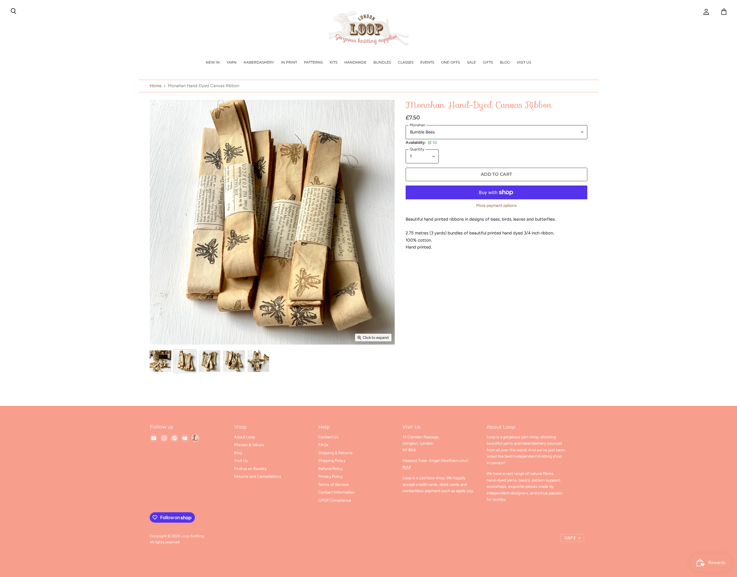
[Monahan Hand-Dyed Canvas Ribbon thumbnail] (160, 361)
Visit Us (524, 62)
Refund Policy (330, 468)
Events (427, 62)
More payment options (496, 205)
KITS (333, 62)
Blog (505, 62)
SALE (471, 62)
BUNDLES (382, 62)
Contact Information (336, 492)
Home (156, 85)
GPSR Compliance (334, 500)
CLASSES (405, 62)
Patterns (313, 62)
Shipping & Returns (335, 452)
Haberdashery (259, 62)
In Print (289, 62)
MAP (406, 467)
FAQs (323, 444)
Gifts (488, 62)
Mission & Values (249, 444)
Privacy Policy (330, 476)
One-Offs (450, 62)
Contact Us (328, 437)
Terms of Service (333, 484)
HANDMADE (355, 62)
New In (213, 62)
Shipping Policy (331, 460)
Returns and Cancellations (257, 476)
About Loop (244, 437)
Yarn (232, 62)
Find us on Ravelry (250, 468)
